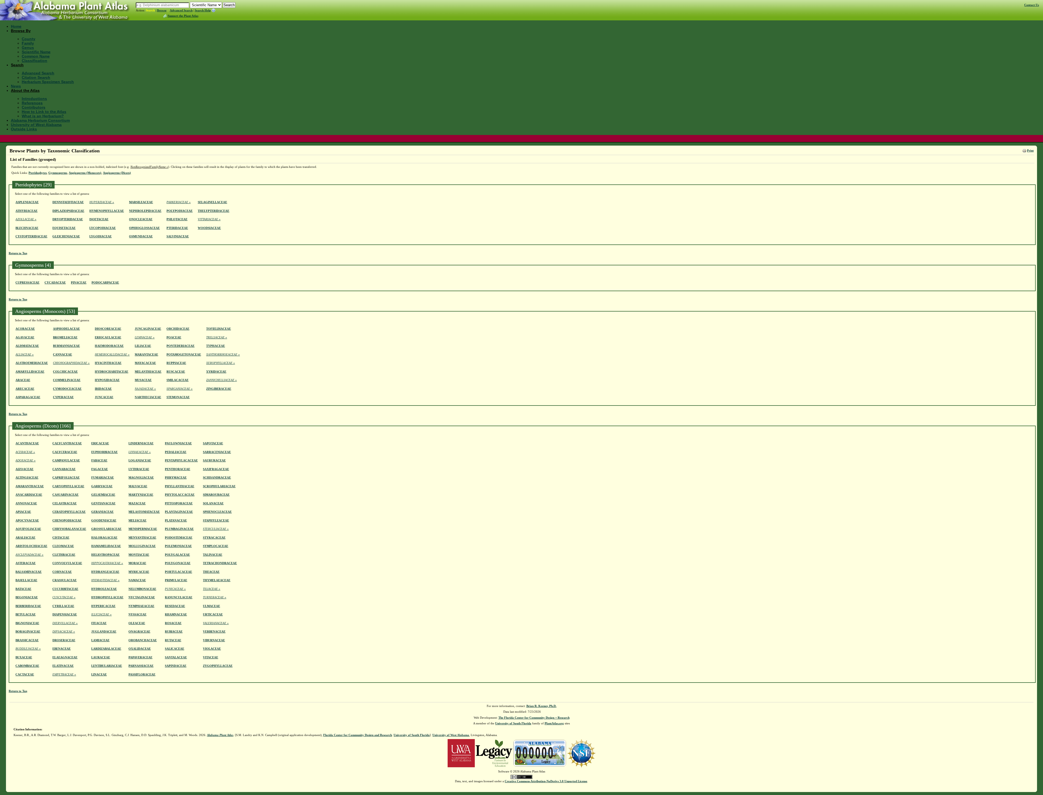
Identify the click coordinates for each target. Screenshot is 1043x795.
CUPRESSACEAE (27, 282)
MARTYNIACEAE (140, 494)
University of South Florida (513, 723)
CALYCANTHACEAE (67, 443)
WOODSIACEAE (209, 228)
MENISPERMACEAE (142, 528)
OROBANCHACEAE (142, 640)
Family (28, 43)
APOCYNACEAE (27, 520)
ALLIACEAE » (24, 354)
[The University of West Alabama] (461, 752)
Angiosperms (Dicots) (117, 172)
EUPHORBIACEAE (104, 452)
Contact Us (1031, 5)
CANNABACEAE (64, 469)
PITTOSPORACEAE (179, 503)
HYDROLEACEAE (104, 588)
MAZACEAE (137, 503)
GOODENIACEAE (103, 520)
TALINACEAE (212, 554)
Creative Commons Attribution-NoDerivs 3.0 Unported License (546, 781)
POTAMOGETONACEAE (183, 354)
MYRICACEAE (138, 571)
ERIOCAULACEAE (108, 337)
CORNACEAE (62, 571)
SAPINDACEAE (175, 665)
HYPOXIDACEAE (107, 380)
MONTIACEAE (138, 554)
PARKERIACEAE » (178, 202)
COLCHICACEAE (65, 371)
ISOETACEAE (98, 219)
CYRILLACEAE (63, 606)
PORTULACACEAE (178, 571)
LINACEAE (99, 674)
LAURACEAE (100, 657)
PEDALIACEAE (175, 452)
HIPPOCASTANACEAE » (107, 563)
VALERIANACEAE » (216, 623)
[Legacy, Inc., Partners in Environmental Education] (494, 752)
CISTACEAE (60, 537)
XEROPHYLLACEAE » (220, 362)
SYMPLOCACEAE (215, 546)
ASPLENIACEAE (27, 202)
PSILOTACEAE (176, 219)
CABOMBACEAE (27, 665)
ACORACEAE (25, 328)
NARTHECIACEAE (148, 397)
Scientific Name (36, 52)
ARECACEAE (24, 388)
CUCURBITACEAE (65, 588)
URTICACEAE (213, 614)
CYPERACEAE (63, 397)
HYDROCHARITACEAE (111, 371)
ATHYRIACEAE (26, 210)
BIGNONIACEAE (27, 623)
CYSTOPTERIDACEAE (31, 236)
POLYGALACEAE (177, 554)
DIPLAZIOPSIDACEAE (68, 210)
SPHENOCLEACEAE (217, 511)
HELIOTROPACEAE (105, 554)
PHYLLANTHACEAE (179, 486)
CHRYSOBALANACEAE (69, 528)
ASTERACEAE (25, 563)
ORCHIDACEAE (177, 328)
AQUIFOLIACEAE (28, 528)
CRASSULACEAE (64, 580)
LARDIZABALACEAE (106, 648)
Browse (161, 10)
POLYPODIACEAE (179, 210)
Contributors (33, 107)
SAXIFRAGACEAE (216, 469)
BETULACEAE (25, 614)
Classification (34, 60)
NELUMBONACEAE (142, 588)
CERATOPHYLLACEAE (69, 511)
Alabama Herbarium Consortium (40, 120)
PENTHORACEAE (177, 469)
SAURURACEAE (214, 460)
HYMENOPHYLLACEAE (106, 210)
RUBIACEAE (174, 631)
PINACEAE (78, 282)
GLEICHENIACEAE (66, 236)
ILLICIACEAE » (101, 614)
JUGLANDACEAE (103, 631)
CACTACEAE (24, 674)
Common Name (36, 56)
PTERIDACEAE (177, 228)
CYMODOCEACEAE (67, 388)
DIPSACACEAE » (63, 631)
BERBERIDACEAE (28, 606)
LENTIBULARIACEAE (106, 665)
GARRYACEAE (101, 486)
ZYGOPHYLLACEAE (218, 665)
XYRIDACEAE (216, 371)
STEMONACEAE (178, 397)
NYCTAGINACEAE (141, 597)
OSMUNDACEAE (141, 236)
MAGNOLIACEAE (141, 477)
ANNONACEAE (26, 503)
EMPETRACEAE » (64, 674)
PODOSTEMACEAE (178, 537)
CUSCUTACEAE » (64, 597)
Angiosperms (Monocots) (85, 172)
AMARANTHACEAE (29, 486)
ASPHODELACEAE (66, 328)
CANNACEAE (62, 354)
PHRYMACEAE (176, 477)
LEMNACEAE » (145, 337)
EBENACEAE (61, 648)
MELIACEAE (137, 520)
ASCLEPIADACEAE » (29, 554)
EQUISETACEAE (64, 228)
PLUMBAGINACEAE (179, 528)
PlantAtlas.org (554, 723)
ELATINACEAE (63, 665)
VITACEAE (210, 657)
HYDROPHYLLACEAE (107, 597)
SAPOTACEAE (213, 443)
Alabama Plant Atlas (220, 735)
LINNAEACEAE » (139, 452)
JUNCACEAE (104, 397)
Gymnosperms (57, 172)
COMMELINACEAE (66, 380)
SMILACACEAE (177, 380)
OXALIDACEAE (139, 648)
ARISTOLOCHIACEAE (31, 546)
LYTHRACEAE (138, 469)
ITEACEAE (98, 623)
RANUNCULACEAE (178, 597)
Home (16, 26)
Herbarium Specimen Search (48, 82)
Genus (28, 47)
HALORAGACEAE (104, 537)
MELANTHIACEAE (148, 371)
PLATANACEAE (176, 520)
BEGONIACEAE (26, 597)
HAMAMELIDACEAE (106, 546)
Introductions (34, 98)
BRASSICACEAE (27, 640)
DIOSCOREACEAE (108, 328)
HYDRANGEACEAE (105, 571)
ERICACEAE (100, 443)
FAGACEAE (99, 469)
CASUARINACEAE (65, 494)
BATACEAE (23, 588)
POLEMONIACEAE (178, 546)
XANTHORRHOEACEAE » (223, 354)
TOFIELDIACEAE (218, 328)
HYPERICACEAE (103, 606)
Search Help (203, 10)
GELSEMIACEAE (103, 494)
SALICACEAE (174, 648)
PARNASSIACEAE (140, 665)
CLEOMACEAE (63, 546)
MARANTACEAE (146, 354)
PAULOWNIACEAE (178, 443)
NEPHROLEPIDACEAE (145, 210)
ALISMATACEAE (27, 345)
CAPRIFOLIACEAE (66, 477)
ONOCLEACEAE (140, 219)
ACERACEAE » (25, 452)
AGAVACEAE (24, 337)
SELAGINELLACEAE (212, 202)
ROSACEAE (173, 623)
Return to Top (18, 253)
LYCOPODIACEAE (102, 228)
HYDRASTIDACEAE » (105, 580)
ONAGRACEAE (139, 631)
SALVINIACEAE (177, 236)
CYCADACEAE (55, 282)
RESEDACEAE (175, 606)
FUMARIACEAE (102, 477)
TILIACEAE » (211, 588)
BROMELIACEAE (65, 337)
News (16, 86)
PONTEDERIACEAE (180, 345)
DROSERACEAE (63, 640)
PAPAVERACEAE (140, 657)
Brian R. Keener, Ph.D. (541, 706)
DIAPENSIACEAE (64, 614)
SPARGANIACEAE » (179, 388)
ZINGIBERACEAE (218, 388)
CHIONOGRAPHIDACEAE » (71, 362)
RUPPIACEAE (176, 362)
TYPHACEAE (215, 345)
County (28, 39)
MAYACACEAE (145, 362)
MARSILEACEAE (141, 202)
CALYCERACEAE (64, 452)
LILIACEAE (143, 345)
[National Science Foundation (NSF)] (581, 752)
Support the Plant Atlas (183, 15)
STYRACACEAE (214, 537)
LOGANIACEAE (139, 460)
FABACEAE (99, 460)
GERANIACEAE (102, 511)
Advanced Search (181, 10)
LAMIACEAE (100, 640)
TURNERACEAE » (214, 597)
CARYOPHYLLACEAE (68, 486)
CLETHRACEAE (63, 554)
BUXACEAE (23, 657)
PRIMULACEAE (176, 580)
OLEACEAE (136, 623)
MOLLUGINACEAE (142, 546)
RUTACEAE (173, 640)
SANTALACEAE (176, 657)
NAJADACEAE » (145, 388)
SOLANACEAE (213, 503)
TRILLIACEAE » (216, 337)
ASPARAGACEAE (27, 397)
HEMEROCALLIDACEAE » (112, 354)
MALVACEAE (137, 486)
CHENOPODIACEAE (66, 520)
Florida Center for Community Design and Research (357, 735)
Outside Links (24, 129)
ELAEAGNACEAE (64, 657)
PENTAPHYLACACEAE (181, 460)
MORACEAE (137, 563)
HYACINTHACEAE (108, 362)
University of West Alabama (36, 124)
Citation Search (36, 77)
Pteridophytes (38, 172)
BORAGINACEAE (27, 631)
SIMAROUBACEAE (216, 494)
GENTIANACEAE (103, 503)
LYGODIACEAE (100, 236)
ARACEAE (22, 380)
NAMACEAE (137, 580)
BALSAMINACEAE (28, 571)
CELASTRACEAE (64, 503)
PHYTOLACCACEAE (179, 494)
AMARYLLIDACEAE (29, 371)
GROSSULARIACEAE (106, 528)
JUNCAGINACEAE (148, 328)
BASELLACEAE (26, 580)
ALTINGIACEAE (26, 477)
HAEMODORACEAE (109, 345)
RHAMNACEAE (176, 614)
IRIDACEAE (103, 388)
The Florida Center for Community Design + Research (534, 717)
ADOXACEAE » (25, 460)
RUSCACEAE (175, 371)
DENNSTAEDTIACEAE (68, 202)
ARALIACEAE (25, 537)
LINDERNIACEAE (140, 443)
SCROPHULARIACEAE (219, 486)
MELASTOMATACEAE (144, 511)
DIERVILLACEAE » (65, 623)
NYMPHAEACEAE (141, 606)
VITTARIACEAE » (209, 219)
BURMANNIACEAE (66, 345)
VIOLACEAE (212, 648)
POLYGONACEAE (177, 563)
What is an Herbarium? (43, 116)
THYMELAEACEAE (216, 580)
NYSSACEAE (137, 614)
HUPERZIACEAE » (101, 202)
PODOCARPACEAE (105, 282)
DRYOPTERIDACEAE (67, 219)
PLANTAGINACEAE (179, 511)
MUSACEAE (143, 380)
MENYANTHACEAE (142, 537)
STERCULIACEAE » (216, 528)
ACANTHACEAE (27, 443)
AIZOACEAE (24, 469)
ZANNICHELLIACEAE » (221, 380)
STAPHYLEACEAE (216, 520)
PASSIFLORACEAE (141, 674)
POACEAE (173, 337)
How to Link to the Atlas (44, 111)
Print (1030, 150)
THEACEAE (211, 571)
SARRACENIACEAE (217, 452)
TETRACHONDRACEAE (220, 563)
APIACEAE (23, 511)
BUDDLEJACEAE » (28, 648)
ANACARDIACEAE (28, 494)
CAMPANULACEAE (66, 460)
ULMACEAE (211, 606)
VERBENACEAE (214, 631)
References (32, 103)
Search (150, 10)
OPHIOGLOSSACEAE (144, 228)
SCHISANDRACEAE (217, 477)
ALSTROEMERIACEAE (31, 362)
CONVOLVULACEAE (67, 563)
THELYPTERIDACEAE (213, 210)
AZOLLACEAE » (25, 219)
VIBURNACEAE (214, 640)
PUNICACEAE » (175, 588)
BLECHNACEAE (26, 228)
